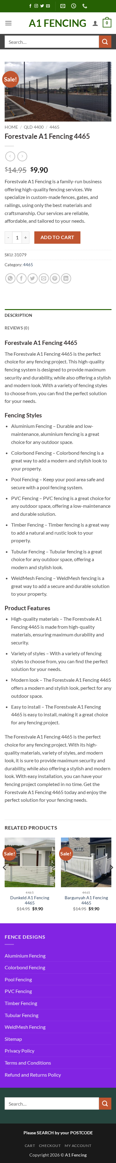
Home (11, 127)
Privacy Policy (19, 1050)
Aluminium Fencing (25, 955)
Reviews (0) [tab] (17, 327)
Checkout (50, 1145)
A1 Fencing (57, 23)
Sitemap (13, 1039)
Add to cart (58, 237)
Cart (30, 1145)
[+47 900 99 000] (85, 6)
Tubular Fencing (21, 1015)
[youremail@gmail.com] (63, 6)
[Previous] (5, 880)
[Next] (111, 880)
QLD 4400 (34, 127)
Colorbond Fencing (25, 967)
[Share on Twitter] (33, 278)
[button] (8, 23)
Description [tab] (18, 315)
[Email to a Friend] (44, 278)
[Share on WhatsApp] (10, 278)
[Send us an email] (48, 6)
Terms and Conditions (28, 1063)
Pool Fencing (18, 979)
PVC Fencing (18, 991)
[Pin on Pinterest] (55, 278)
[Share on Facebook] (21, 278)
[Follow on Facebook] (30, 6)
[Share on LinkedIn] (66, 278)
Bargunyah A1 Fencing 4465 (86, 900)
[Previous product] (22, 156)
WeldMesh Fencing (25, 1027)
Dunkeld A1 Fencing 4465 (29, 900)
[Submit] (105, 41)
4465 (54, 127)
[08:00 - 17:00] (74, 6)
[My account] (95, 23)
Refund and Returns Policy (33, 1075)
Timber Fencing (21, 1003)
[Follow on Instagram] (36, 6)
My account (78, 1145)
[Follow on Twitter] (42, 6)
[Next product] (10, 156)
